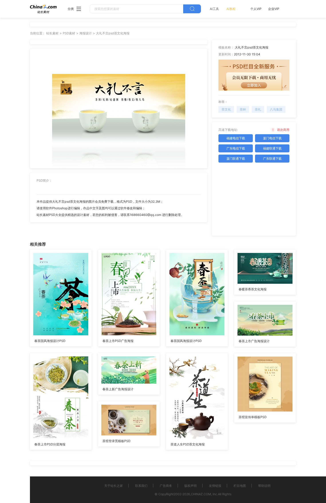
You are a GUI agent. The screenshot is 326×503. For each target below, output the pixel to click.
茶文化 (226, 109)
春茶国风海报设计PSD (49, 341)
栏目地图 (240, 485)
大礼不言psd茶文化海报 (113, 33)
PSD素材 (69, 33)
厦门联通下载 (235, 158)
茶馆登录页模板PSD (116, 441)
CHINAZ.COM (201, 494)
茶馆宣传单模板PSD (253, 417)
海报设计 (85, 33)
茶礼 (258, 109)
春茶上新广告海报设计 (118, 389)
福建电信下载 (235, 138)
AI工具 (214, 9)
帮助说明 (264, 485)
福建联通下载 (272, 148)
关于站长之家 (113, 485)
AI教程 (231, 9)
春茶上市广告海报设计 (254, 341)
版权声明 (190, 485)
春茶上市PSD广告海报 (118, 341)
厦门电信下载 (272, 138)
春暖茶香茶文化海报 (253, 289)
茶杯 (243, 109)
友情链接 (215, 485)
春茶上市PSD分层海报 (49, 444)
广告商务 (166, 485)
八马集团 (276, 109)
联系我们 (141, 485)
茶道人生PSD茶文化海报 (188, 444)
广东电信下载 (235, 148)
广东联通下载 (272, 158)
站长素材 (52, 33)
